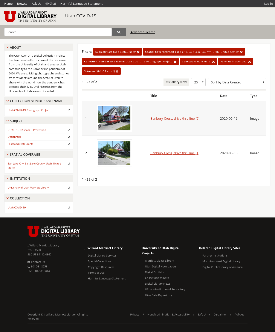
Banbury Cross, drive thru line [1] (175, 153)
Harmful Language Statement (81, 4)
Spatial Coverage (25, 154)
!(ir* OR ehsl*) (100, 71)
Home (8, 4)
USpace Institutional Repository (165, 289)
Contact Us (37, 262)
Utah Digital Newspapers (160, 266)
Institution (20, 178)
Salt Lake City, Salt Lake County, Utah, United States (34, 165)
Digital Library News (157, 283)
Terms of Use (96, 273)
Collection (20, 198)
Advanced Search (142, 32)
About (15, 47)
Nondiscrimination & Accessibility (168, 314)
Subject (16, 121)
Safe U (202, 314)
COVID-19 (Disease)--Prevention (27, 130)
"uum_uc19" (197, 61)
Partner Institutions (215, 255)
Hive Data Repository (158, 295)
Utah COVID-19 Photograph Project (28, 110)
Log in (268, 4)
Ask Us (36, 4)
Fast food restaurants (20, 144)
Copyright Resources (101, 267)
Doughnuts (14, 137)
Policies (239, 314)
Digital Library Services (102, 255)
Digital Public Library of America (222, 267)
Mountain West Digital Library (221, 261)
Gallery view (177, 82)
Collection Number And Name (36, 101)
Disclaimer (220, 314)
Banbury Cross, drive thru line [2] (175, 118)
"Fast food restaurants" (116, 51)
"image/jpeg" (234, 61)
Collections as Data (157, 278)
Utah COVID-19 (80, 16)
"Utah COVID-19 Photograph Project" (129, 61)
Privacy (134, 314)
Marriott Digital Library (159, 261)
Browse (22, 4)
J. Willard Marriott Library (43, 245)
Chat (52, 4)
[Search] (119, 32)
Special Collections (99, 261)
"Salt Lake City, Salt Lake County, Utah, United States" (192, 51)
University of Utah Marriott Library (28, 187)
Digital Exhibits (154, 272)
